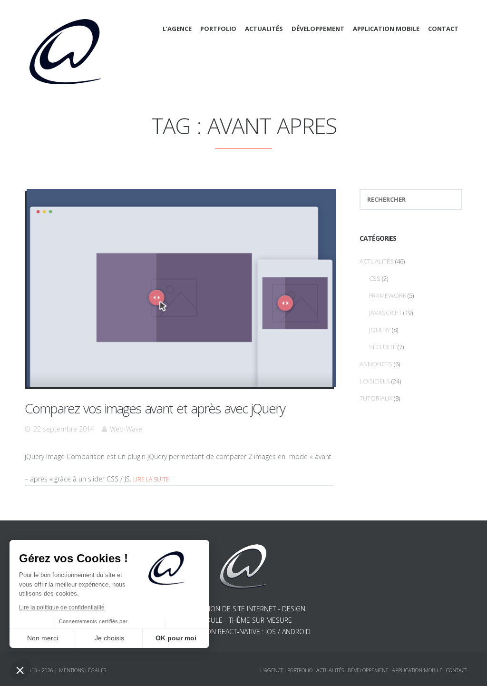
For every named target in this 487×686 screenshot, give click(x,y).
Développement (318, 28)
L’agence (177, 28)
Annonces (376, 364)
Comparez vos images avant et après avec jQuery (155, 408)
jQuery (379, 329)
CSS (374, 278)
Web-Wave (126, 428)
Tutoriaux (376, 398)
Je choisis (109, 638)
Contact (443, 28)
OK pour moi (176, 638)
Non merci (42, 638)
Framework (387, 295)
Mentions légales (82, 670)
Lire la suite (151, 479)
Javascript (385, 312)
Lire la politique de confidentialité (62, 607)
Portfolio (218, 28)
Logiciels (375, 381)
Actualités (264, 28)
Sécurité (382, 347)
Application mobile (386, 28)
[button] (20, 669)
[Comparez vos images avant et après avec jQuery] (181, 288)
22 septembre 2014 (63, 428)
